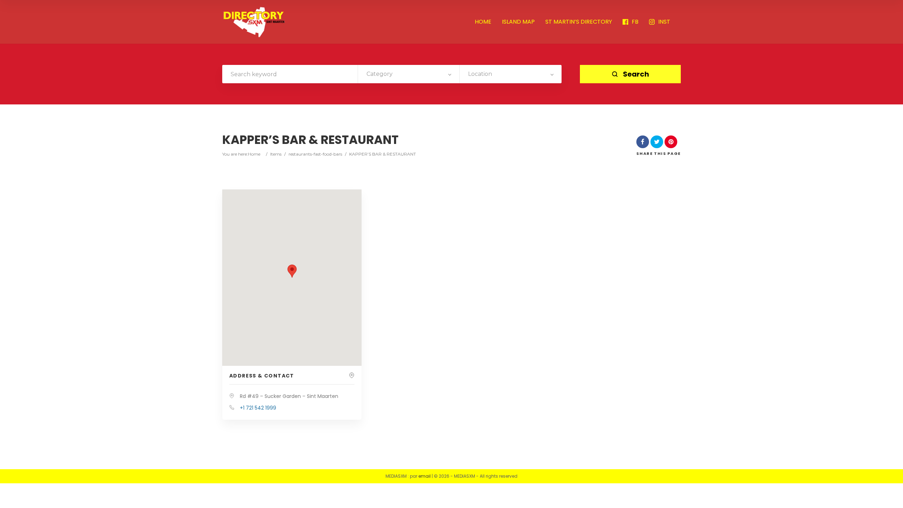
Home (254, 154)
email (424, 476)
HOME (483, 22)
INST (664, 22)
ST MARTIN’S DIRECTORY (578, 22)
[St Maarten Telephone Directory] (254, 22)
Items (275, 154)
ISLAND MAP (518, 22)
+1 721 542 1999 (258, 407)
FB (635, 22)
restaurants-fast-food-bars (315, 154)
